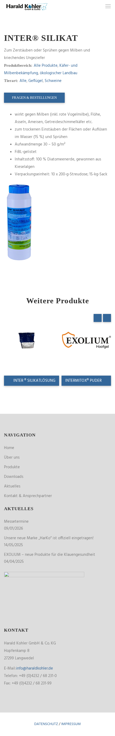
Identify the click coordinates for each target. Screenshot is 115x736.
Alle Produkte (45, 65)
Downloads (13, 477)
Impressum (71, 724)
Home (9, 448)
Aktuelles (12, 486)
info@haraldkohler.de (34, 668)
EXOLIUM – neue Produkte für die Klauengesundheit (49, 555)
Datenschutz (46, 724)
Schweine (53, 81)
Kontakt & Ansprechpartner (28, 496)
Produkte (12, 467)
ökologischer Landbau (58, 73)
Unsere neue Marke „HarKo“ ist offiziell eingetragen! (49, 538)
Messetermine (16, 521)
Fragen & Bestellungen (34, 98)
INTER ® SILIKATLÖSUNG (33, 380)
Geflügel (35, 81)
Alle (23, 81)
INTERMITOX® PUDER (84, 380)
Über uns (12, 457)
